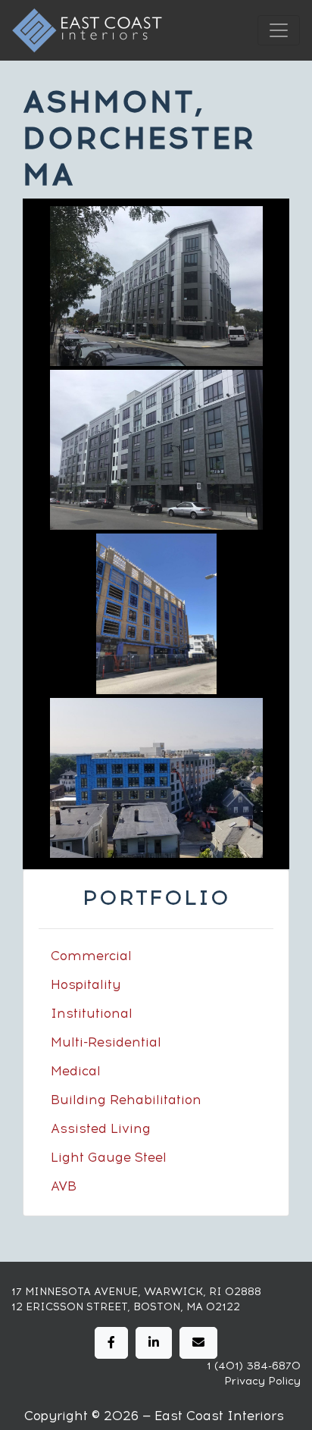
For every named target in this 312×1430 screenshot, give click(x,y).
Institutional (92, 1013)
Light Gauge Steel (109, 1157)
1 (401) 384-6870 (254, 1366)
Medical (76, 1070)
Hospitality (85, 984)
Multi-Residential (106, 1042)
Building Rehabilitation (126, 1099)
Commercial (91, 955)
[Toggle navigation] (278, 30)
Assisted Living (101, 1128)
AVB (63, 1186)
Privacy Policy (262, 1381)
